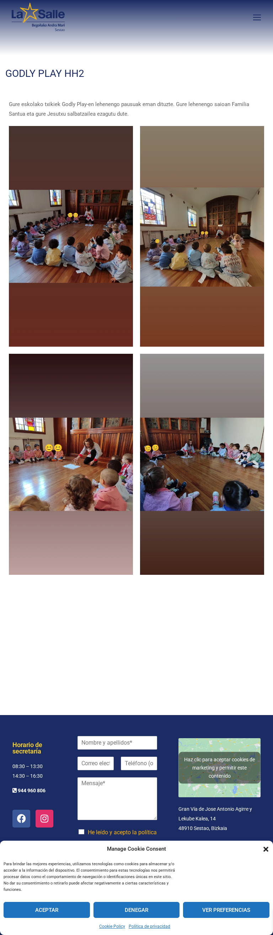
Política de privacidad (149, 926)
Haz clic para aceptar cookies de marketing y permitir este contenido (219, 767)
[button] (265, 849)
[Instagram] (44, 819)
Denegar (136, 910)
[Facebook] (21, 819)
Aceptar (46, 910)
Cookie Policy (112, 926)
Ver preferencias (226, 910)
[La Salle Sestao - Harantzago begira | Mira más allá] (38, 17)
